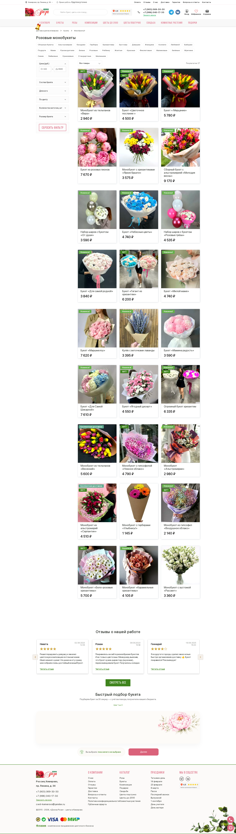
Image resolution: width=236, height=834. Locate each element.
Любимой (175, 45)
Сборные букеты (46, 45)
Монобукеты (79, 31)
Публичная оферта (97, 804)
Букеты (60, 23)
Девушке (136, 45)
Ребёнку (106, 50)
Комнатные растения (171, 23)
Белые (82, 50)
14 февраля (156, 781)
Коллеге (162, 45)
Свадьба (151, 23)
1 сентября (44, 23)
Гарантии (176, 2)
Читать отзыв (47, 669)
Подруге (42, 50)
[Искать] (57, 12)
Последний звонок (160, 794)
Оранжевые (67, 56)
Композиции (91, 23)
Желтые (118, 50)
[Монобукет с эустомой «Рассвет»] (180, 565)
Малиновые (161, 50)
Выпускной (156, 798)
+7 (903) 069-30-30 (154, 9)
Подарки (192, 23)
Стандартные (84, 56)
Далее (143, 752)
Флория (41, 825)
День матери (157, 807)
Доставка (165, 2)
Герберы (94, 45)
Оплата (137, 2)
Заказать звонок (149, 15)
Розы (74, 23)
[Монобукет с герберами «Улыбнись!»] (139, 503)
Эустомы (123, 45)
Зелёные (176, 50)
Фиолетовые (146, 50)
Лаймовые (53, 56)
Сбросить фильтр (52, 128)
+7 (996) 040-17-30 (153, 12)
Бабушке (188, 45)
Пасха (154, 791)
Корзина (207, 11)
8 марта (155, 788)
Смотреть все (118, 682)
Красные (131, 50)
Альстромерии (65, 45)
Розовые (93, 50)
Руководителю (67, 50)
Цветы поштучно (132, 23)
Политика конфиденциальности (104, 801)
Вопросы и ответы (191, 2)
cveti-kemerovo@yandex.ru (50, 804)
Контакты (206, 2)
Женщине (149, 45)
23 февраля (156, 785)
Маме (53, 50)
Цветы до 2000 (110, 23)
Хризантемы (108, 45)
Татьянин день (158, 778)
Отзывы (147, 2)
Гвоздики (81, 45)
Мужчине (188, 50)
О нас (155, 2)
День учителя (157, 804)
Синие (41, 56)
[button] (200, 657)
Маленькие (101, 56)
